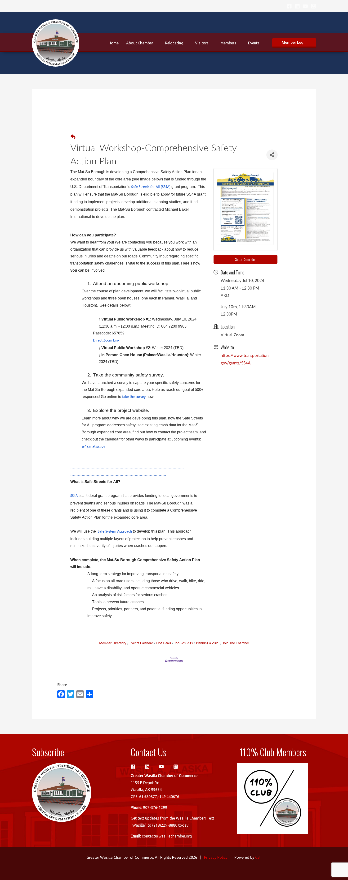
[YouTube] (305, 6)
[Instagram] (313, 6)
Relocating (174, 43)
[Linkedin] (297, 6)
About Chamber (139, 43)
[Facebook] (289, 6)
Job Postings (183, 643)
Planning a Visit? (207, 643)
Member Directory (112, 643)
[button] (294, 43)
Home (113, 43)
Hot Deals (163, 643)
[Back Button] (73, 137)
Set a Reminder (245, 259)
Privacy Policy (216, 857)
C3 (257, 857)
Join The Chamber (236, 643)
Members (228, 43)
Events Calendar (141, 643)
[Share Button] (272, 155)
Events (253, 43)
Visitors (202, 43)
